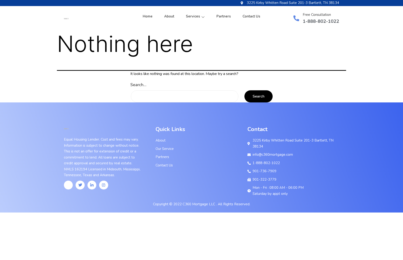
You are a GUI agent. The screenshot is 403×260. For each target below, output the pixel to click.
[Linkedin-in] (91, 185)
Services (193, 16)
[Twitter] (80, 185)
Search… (138, 85)
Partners (223, 16)
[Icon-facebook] (68, 185)
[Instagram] (103, 185)
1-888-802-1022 (321, 21)
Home (148, 16)
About (169, 16)
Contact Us (251, 16)
